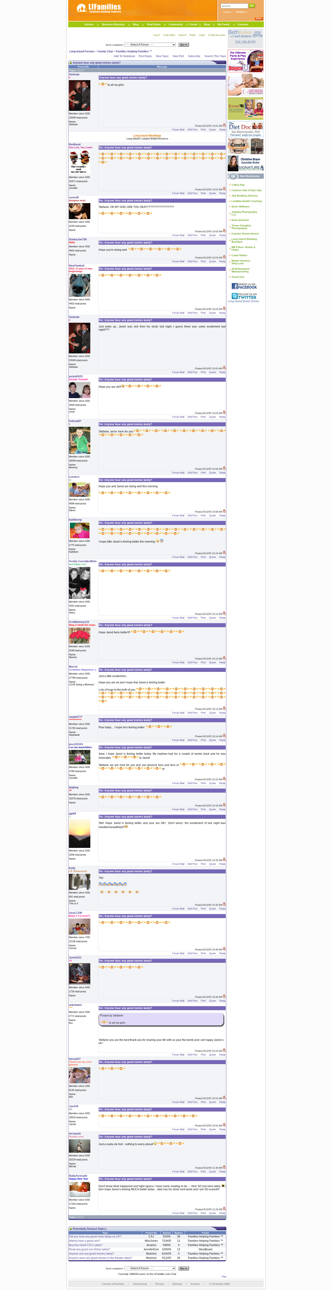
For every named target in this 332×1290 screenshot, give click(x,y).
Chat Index (169, 35)
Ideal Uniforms (240, 220)
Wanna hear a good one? (84, 1240)
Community (176, 24)
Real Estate (154, 24)
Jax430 (73, 1106)
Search (182, 35)
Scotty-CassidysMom (83, 561)
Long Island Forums (82, 51)
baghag (73, 787)
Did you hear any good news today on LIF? (95, 1236)
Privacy (159, 1284)
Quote (212, 129)
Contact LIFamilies (113, 1284)
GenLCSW (75, 912)
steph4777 (75, 717)
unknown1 (75, 1005)
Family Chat (105, 51)
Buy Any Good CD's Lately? (86, 1245)
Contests (242, 24)
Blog (136, 24)
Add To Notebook (124, 56)
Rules (192, 35)
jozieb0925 (76, 376)
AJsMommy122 (79, 622)
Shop (207, 24)
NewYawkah (76, 265)
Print (203, 129)
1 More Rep (238, 184)
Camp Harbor (239, 255)
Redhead (74, 144)
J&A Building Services (244, 195)
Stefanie (74, 74)
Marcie (73, 666)
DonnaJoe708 (78, 239)
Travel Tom (237, 277)
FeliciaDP (75, 421)
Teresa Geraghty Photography (241, 227)
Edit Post (192, 129)
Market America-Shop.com (241, 262)
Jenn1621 (75, 957)
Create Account (216, 35)
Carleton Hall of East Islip (246, 190)
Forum (193, 24)
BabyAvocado (78, 1175)
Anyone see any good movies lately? (91, 1253)
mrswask (75, 1133)
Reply (222, 129)
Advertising (140, 1284)
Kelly (72, 868)
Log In (227, 12)
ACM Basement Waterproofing (240, 270)
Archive (195, 1284)
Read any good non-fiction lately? (89, 1249)
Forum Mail (178, 129)
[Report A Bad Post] (224, 126)
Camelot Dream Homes (245, 233)
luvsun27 (75, 1058)
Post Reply (145, 56)
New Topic (162, 56)
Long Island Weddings (147, 135)
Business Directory (113, 24)
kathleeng (75, 519)
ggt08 (72, 813)
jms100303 (76, 744)
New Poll (178, 56)
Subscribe (194, 56)
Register (241, 12)
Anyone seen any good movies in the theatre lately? (100, 1258)
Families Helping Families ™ (134, 51)
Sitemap (177, 1284)
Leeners (74, 476)
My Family (224, 24)
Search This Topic (215, 56)
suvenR (74, 197)
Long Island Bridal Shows (243, 301)
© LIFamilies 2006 (219, 1284)
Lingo (202, 35)
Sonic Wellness (240, 206)
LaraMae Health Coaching (246, 201)
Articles (89, 24)
